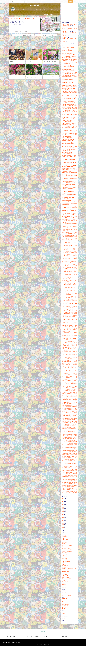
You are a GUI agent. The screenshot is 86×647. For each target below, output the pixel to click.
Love (52, 14)
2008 (63, 524)
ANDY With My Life (66, 581)
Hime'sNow (64, 546)
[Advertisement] (34, 40)
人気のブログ (46, 634)
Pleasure (64, 615)
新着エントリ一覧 (29, 634)
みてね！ (64, 580)
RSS (63, 622)
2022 (63, 504)
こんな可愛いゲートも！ (66, 43)
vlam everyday (65, 533)
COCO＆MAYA (65, 539)
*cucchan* (64, 584)
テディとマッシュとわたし (67, 557)
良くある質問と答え (11, 636)
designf (63, 601)
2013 (63, 517)
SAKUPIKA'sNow (65, 571)
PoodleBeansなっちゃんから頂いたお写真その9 (22, 19)
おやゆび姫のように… (66, 31)
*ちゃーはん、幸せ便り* (67, 549)
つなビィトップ (10, 634)
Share (57, 14)
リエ (17, 8)
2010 (63, 521)
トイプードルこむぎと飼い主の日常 (69, 568)
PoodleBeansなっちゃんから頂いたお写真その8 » (46, 35)
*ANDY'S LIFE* (65, 575)
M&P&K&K (64, 583)
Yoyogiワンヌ (64, 587)
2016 (63, 513)
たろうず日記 (64, 552)
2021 (63, 505)
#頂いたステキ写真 (23, 31)
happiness (64, 592)
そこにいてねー (65, 35)
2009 (63, 523)
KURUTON (64, 607)
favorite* (63, 586)
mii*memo (64, 562)
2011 (63, 520)
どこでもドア (64, 37)
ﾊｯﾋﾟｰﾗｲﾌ (64, 570)
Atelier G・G (64, 598)
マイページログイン (66, 634)
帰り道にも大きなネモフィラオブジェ (69, 32)
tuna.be (43, 631)
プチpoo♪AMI (64, 555)
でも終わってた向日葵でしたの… (68, 27)
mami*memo (64, 558)
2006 (63, 527)
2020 (63, 507)
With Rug (64, 543)
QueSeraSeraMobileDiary (67, 578)
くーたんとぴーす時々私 (67, 595)
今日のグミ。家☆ (65, 565)
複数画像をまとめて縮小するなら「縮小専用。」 (11, 642)
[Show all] (56, 10)
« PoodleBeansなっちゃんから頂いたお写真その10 (23, 35)
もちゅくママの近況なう (67, 551)
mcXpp (63, 618)
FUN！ (63, 612)
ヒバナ (63, 590)
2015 (63, 514)
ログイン (75, 1)
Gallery (46, 14)
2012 (63, 519)
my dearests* (64, 542)
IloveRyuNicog (34, 6)
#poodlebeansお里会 (14, 31)
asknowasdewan (65, 604)
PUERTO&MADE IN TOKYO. (67, 600)
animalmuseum (65, 603)
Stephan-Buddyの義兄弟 (67, 538)
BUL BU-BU (64, 608)
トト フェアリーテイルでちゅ (68, 545)
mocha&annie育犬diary (66, 573)
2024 (63, 501)
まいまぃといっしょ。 (66, 548)
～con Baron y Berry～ (66, 561)
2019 (63, 508)
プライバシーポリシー (30, 636)
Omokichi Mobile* (65, 574)
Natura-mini (64, 536)
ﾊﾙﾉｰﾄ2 (63, 613)
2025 (63, 500)
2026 (63, 498)
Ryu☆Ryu (64, 564)
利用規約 (37, 636)
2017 (63, 511)
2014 (63, 516)
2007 (63, 526)
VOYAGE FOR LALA (66, 605)
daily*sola (64, 567)
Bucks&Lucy (64, 554)
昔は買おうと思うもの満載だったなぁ (69, 38)
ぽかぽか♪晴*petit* (65, 577)
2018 (63, 510)
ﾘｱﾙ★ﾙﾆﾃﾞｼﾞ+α (65, 559)
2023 (63, 503)
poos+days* (64, 535)
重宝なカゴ (64, 41)
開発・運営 (64, 636)
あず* (63, 541)
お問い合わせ (46, 636)
